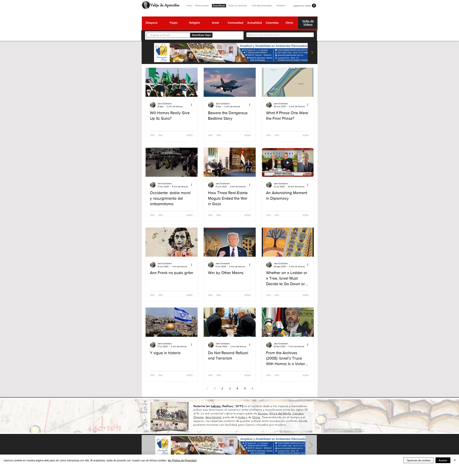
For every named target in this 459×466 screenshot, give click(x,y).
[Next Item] (312, 52)
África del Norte (280, 413)
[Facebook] (314, 6)
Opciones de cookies (418, 460)
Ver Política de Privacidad (182, 460)
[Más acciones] (193, 105)
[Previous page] (207, 388)
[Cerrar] (455, 460)
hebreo (216, 406)
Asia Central (213, 417)
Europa (263, 413)
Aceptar (443, 460)
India (241, 417)
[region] (151, 23)
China (256, 417)
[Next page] (252, 388)
